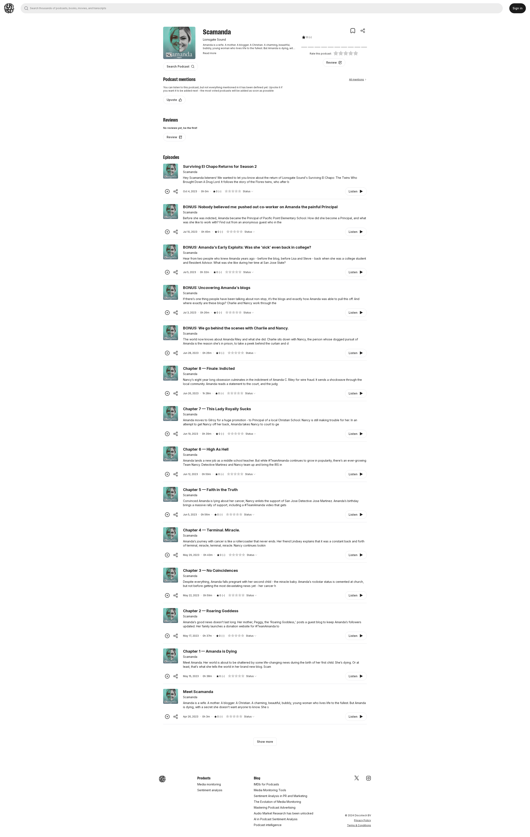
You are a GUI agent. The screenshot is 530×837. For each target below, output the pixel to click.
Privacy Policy (362, 820)
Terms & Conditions (359, 825)
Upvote (172, 100)
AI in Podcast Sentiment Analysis (276, 819)
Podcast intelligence (268, 825)
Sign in (518, 8)
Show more (265, 741)
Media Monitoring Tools (270, 790)
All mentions (356, 79)
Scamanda (190, 172)
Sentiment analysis (209, 790)
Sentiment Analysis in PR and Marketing (280, 796)
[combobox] (248, 191)
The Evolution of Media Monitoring (277, 801)
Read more (209, 53)
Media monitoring (209, 784)
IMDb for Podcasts (266, 784)
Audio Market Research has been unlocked (283, 813)
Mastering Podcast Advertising (274, 807)
